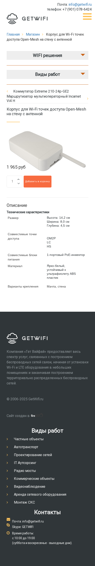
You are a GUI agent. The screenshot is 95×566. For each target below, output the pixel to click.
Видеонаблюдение (29, 486)
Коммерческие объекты (34, 479)
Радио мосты (25, 471)
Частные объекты (29, 439)
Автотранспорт (26, 447)
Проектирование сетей (33, 455)
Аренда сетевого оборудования (40, 494)
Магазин (33, 34)
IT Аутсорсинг (25, 463)
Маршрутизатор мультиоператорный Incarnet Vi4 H (44, 98)
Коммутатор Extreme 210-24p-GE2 (41, 91)
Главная (13, 34)
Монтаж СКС (24, 502)
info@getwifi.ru (80, 4)
